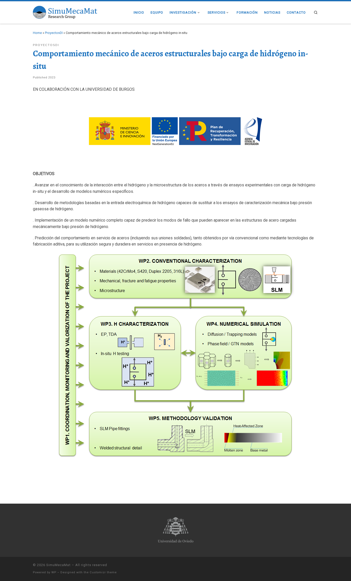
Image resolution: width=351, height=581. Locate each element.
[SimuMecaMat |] (65, 11)
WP (53, 572)
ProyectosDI (54, 33)
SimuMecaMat (58, 565)
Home (37, 33)
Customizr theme (103, 572)
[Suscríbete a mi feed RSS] (316, 566)
